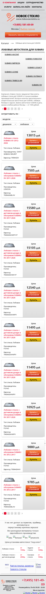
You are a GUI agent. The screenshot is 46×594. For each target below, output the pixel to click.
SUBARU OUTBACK (34, 76)
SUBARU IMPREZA (12, 63)
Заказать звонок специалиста (23, 34)
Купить (33, 147)
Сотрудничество (34, 2)
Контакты (37, 7)
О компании (9, 2)
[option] (23, 566)
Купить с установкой (33, 141)
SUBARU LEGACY (35, 67)
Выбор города (28, 29)
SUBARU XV (37, 85)
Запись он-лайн (21, 7)
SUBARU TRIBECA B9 (13, 80)
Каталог (5, 43)
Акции (21, 2)
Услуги (8, 7)
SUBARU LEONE (11, 72)
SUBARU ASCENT (12, 54)
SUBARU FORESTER (34, 59)
